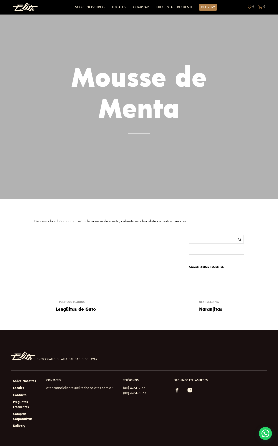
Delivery (208, 7)
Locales (119, 7)
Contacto (19, 395)
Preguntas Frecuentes (175, 7)
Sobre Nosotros (89, 7)
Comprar (141, 7)
